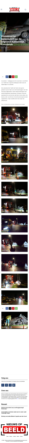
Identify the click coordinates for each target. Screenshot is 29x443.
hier (17, 398)
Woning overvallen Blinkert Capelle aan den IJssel (14, 416)
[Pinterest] (13, 76)
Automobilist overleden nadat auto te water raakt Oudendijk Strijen (13, 412)
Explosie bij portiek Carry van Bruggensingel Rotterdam (12, 408)
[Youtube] (13, 385)
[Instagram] (6, 385)
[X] (10, 76)
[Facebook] (7, 76)
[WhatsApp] (16, 76)
